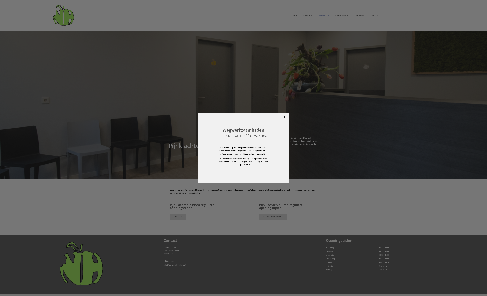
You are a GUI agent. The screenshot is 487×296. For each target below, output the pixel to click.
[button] (286, 117)
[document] (243, 148)
